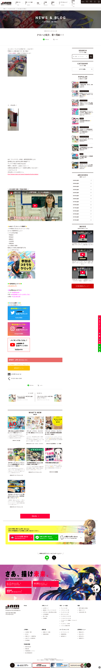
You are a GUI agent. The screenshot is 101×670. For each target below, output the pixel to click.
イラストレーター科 (65, 610)
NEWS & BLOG (28, 646)
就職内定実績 (45, 634)
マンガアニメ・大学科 (65, 623)
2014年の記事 (82, 216)
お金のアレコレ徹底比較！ (30, 638)
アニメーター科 (64, 608)
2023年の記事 (82, 189)
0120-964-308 (16, 296)
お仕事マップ (45, 608)
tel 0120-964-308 (11, 613)
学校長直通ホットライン (30, 650)
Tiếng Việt (99, 2)
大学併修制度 (45, 614)
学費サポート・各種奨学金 (30, 636)
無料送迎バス (63, 636)
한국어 (95, 2)
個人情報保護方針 (28, 652)
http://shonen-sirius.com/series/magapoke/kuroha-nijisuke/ (23, 174)
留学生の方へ (81, 636)
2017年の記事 (82, 207)
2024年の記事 (82, 186)
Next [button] (88, 665)
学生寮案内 (27, 640)
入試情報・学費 (28, 632)
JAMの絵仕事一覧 (82, 612)
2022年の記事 (82, 192)
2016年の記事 (82, 210)
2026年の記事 (82, 180)
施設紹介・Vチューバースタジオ (49, 610)
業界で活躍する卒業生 (83, 608)
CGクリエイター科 (64, 614)
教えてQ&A (45, 616)
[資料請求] (99, 334)
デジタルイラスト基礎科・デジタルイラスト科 (69, 621)
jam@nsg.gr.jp (15, 292)
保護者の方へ (81, 638)
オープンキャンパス (65, 632)
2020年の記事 (82, 198)
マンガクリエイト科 (65, 612)
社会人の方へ (81, 634)
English (83, 1)
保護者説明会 (63, 634)
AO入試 (26, 634)
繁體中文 (91, 2)
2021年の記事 (82, 195)
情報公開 (27, 648)
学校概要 (45, 618)
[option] (23, 665)
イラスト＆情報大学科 (65, 625)
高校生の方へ (81, 632)
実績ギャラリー (82, 610)
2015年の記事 (82, 213)
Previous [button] (12, 665)
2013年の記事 (82, 220)
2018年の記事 (82, 204)
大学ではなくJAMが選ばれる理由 (49, 612)
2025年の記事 (82, 183)
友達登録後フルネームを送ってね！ (20, 294)
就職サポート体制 (46, 632)
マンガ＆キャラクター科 (66, 616)
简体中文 (87, 2)
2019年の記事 (82, 201)
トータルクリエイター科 (66, 618)
